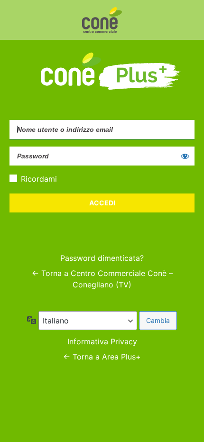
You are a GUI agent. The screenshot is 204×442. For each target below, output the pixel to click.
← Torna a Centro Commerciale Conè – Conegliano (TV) (102, 278)
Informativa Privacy (102, 341)
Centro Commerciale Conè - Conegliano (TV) (102, 20)
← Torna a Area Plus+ (102, 356)
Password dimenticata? (102, 258)
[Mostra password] (185, 156)
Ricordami (39, 179)
